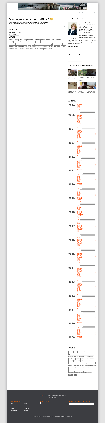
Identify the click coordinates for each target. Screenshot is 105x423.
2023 (71, 142)
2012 (71, 295)
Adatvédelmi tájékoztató (48, 416)
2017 (71, 226)
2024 (71, 129)
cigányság (20, 39)
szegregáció (51, 46)
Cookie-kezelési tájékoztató (60, 416)
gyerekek (25, 41)
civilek (25, 39)
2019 (71, 198)
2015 (71, 254)
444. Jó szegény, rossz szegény (91, 92)
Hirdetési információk (37, 416)
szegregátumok (57, 46)
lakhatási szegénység (48, 44)
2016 (71, 240)
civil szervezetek (30, 39)
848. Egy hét (90, 77)
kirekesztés (57, 41)
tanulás (16, 48)
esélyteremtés (58, 39)
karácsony (52, 41)
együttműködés (37, 39)
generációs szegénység (18, 41)
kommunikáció (12, 44)
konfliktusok (18, 44)
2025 (71, 115)
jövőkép (47, 41)
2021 (71, 170)
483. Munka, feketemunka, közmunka (81, 79)
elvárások (43, 39)
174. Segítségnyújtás (72, 78)
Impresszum (69, 416)
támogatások (21, 48)
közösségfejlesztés (39, 44)
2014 (71, 268)
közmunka (28, 44)
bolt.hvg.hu (26, 410)
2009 (71, 337)
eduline (12, 408)
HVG (12, 403)
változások (46, 48)
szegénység (63, 46)
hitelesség (38, 41)
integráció (42, 41)
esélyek (53, 39)
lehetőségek (55, 44)
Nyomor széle (44, 395)
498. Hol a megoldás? (81, 92)
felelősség (11, 41)
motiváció (60, 44)
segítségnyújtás (44, 46)
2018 (71, 212)
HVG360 (25, 403)
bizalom (16, 39)
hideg (34, 41)
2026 (71, 105)
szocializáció (11, 48)
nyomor (29, 46)
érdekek (50, 48)
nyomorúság (34, 46)
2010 (71, 323)
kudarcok (23, 44)
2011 (71, 309)
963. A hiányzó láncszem (72, 92)
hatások (29, 41)
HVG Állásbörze (14, 410)
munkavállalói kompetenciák (14, 46)
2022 (71, 156)
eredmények (48, 39)
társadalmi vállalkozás (39, 48)
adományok (11, 39)
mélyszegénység (24, 46)
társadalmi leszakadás (29, 48)
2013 (71, 282)
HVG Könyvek (26, 408)
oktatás (39, 46)
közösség (33, 44)
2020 (71, 184)
